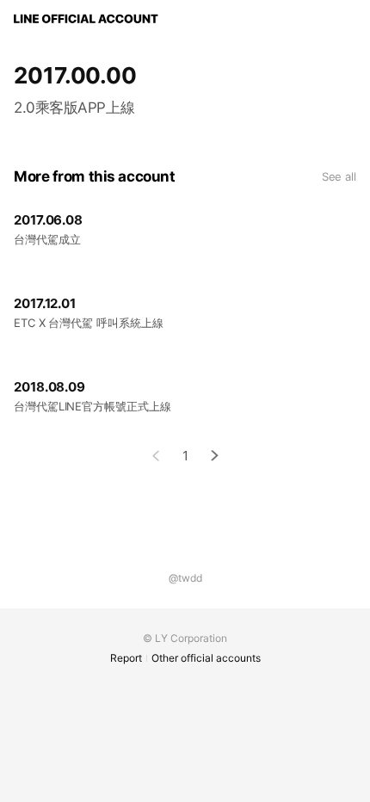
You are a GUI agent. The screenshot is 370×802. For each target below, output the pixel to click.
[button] (215, 455)
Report (126, 657)
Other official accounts (206, 657)
